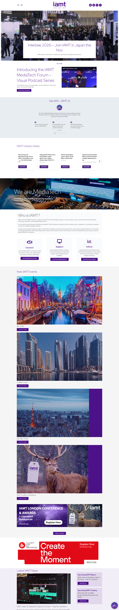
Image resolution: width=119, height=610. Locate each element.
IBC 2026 (20, 321)
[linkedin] (21, 5)
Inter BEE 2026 (22, 434)
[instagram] (18, 5)
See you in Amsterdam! (59, 45)
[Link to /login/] (93, 5)
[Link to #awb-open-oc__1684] (100, 5)
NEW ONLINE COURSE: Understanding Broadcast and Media (88, 590)
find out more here (63, 111)
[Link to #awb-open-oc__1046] (97, 5)
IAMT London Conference (26, 490)
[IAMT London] (59, 500)
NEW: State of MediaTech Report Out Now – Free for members (42, 601)
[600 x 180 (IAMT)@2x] (58, 536)
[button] (57, 58)
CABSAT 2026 (22, 377)
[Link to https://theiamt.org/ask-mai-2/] (90, 5)
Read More (22, 161)
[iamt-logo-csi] (59, 2)
